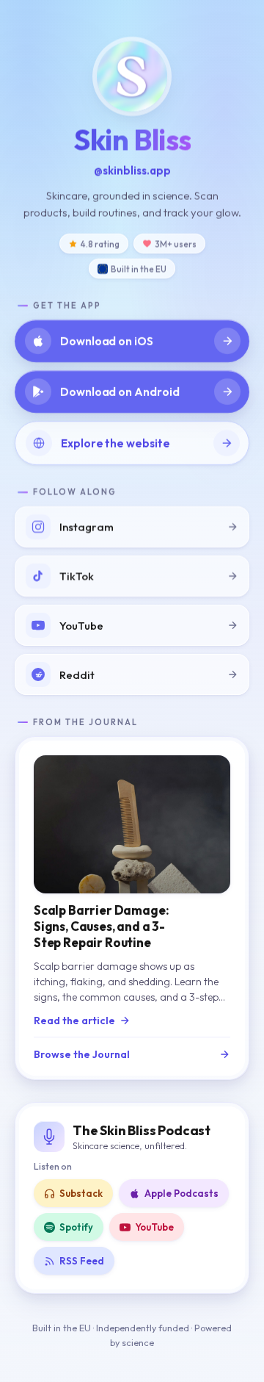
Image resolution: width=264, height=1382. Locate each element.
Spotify (76, 1227)
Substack (81, 1193)
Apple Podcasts (181, 1193)
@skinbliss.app (132, 170)
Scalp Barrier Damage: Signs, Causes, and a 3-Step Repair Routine (101, 926)
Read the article (74, 1020)
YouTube (154, 1227)
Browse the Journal (82, 1054)
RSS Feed (81, 1261)
